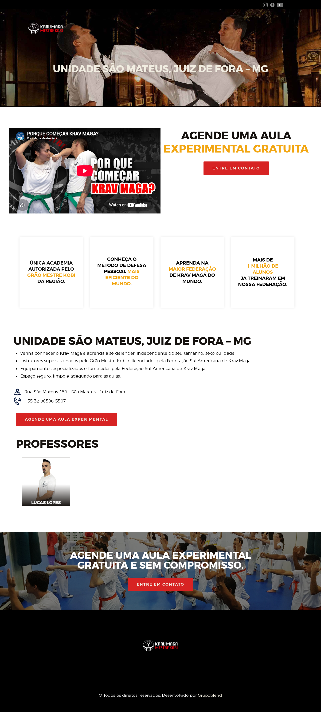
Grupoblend (210, 695)
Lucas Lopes (46, 503)
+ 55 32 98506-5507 (45, 400)
